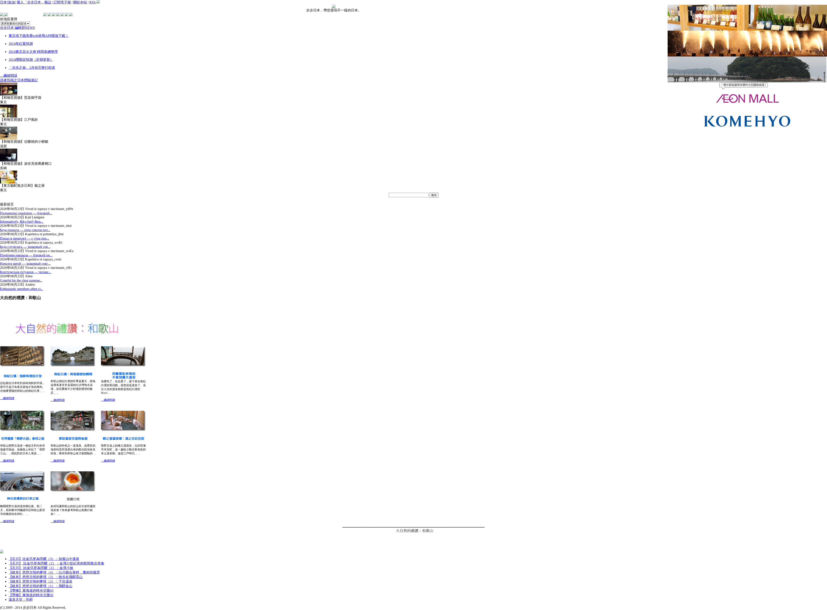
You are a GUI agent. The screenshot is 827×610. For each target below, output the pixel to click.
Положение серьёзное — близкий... (26, 213)
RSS (92, 2)
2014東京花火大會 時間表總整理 (33, 51)
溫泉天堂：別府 (21, 599)
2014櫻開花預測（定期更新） (31, 59)
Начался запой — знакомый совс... (25, 263)
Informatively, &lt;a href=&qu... (21, 221)
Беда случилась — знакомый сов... (25, 247)
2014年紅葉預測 (21, 43)
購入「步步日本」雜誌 (34, 2)
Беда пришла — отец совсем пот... (25, 230)
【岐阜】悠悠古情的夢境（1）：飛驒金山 (40, 586)
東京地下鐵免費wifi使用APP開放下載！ (39, 36)
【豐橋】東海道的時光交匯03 (31, 590)
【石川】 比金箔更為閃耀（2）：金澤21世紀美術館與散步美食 (56, 563)
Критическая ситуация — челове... (25, 272)
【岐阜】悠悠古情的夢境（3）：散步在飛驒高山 (46, 577)
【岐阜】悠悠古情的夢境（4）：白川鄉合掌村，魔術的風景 (54, 572)
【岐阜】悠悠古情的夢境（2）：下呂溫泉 (40, 581)
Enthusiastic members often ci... (21, 289)
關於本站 (80, 2)
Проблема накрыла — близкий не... (26, 255)
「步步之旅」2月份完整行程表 (32, 67)
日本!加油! (8, 2)
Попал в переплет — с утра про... (24, 238)
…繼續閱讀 (8, 75)
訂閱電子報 (62, 2)
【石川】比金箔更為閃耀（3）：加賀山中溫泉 (44, 559)
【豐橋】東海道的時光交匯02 (31, 595)
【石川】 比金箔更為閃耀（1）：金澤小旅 (41, 568)
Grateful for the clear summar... (21, 280)
